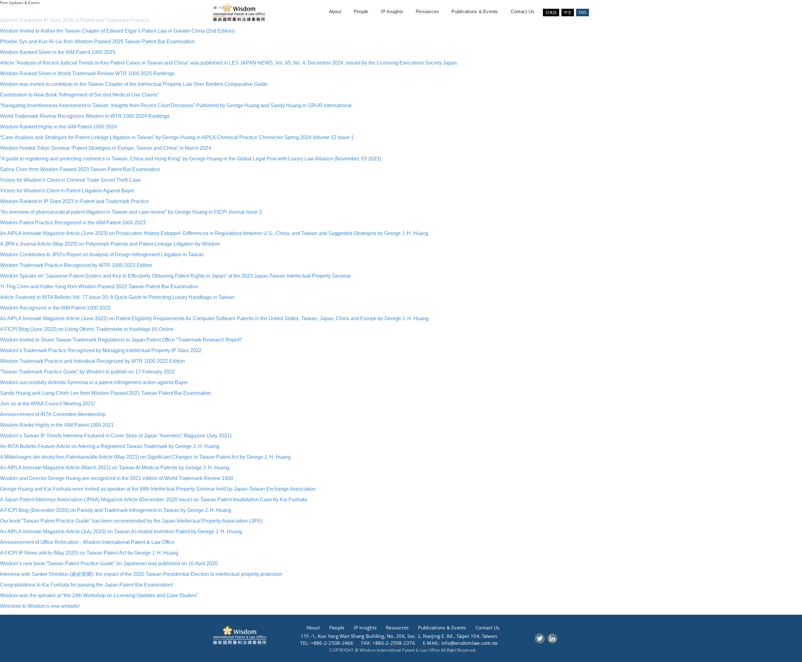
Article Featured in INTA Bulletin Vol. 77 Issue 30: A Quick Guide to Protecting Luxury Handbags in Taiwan (117, 297)
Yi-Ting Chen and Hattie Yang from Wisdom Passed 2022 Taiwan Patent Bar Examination (99, 286)
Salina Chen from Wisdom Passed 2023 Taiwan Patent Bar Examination (80, 169)
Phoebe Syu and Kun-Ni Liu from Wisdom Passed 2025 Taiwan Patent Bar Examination (97, 41)
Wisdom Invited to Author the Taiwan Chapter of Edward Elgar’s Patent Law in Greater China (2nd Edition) (117, 31)
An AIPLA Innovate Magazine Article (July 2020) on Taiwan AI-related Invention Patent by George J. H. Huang (121, 531)
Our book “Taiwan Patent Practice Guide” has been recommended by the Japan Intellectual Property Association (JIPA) (131, 521)
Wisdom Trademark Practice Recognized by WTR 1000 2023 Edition (76, 265)
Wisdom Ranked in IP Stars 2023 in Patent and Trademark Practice (74, 201)
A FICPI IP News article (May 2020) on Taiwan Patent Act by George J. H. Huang (89, 552)
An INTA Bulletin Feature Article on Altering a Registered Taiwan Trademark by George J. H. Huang (109, 446)
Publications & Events (474, 11)
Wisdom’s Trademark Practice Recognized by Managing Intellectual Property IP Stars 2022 (100, 350)
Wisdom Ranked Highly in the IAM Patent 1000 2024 (58, 126)
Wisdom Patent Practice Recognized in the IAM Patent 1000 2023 (73, 222)
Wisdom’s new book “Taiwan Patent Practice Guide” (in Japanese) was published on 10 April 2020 (109, 563)
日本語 (551, 12)
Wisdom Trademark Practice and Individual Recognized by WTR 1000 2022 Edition (92, 361)
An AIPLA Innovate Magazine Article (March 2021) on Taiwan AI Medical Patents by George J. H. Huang (114, 467)
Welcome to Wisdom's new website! (40, 606)
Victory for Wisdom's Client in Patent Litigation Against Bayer (67, 190)
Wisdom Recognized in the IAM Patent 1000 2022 (55, 307)
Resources (427, 11)
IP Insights (392, 11)
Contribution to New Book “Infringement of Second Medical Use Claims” (79, 94)
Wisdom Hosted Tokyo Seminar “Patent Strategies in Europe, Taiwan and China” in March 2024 (105, 148)
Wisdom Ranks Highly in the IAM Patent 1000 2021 (57, 425)
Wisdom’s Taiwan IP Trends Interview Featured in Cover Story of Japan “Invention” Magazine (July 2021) (116, 435)
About (335, 11)
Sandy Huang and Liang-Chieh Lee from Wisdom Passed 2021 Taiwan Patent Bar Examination (105, 393)
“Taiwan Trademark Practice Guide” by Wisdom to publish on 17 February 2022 (87, 371)
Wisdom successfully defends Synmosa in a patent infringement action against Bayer (94, 382)
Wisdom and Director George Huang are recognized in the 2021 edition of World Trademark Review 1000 (116, 478)
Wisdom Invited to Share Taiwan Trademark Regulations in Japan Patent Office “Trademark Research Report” (121, 339)
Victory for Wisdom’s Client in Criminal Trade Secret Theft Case (70, 180)
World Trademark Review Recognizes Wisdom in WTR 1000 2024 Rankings (84, 116)
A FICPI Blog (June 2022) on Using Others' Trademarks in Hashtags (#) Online (87, 329)
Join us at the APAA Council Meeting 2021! (47, 403)
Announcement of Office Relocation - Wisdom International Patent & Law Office (87, 542)
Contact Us (523, 11)
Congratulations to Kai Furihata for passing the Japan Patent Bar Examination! (86, 584)
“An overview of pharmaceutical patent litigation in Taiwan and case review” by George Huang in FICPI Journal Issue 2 (131, 212)
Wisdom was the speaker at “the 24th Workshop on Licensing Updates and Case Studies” (99, 595)
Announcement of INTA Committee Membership (53, 414)
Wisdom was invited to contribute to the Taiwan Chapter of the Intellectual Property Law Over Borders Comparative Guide (134, 84)
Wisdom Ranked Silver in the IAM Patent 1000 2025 (57, 52)
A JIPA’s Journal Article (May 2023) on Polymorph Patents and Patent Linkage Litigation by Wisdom (110, 244)
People (361, 11)
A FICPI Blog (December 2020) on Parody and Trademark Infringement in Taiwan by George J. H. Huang (115, 510)
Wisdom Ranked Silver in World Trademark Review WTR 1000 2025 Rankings (87, 73)
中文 (567, 12)
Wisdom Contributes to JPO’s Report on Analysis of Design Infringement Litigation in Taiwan (102, 254)
